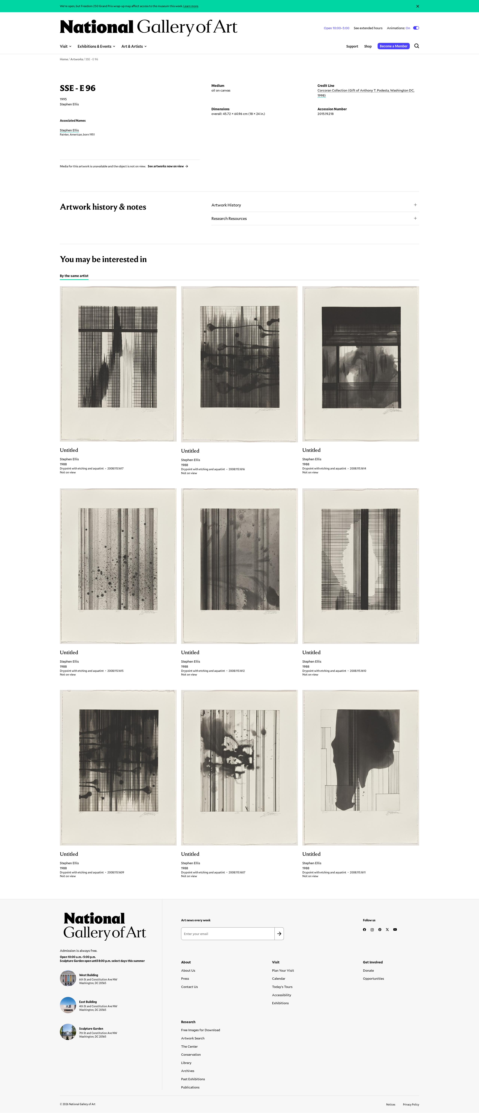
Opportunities (373, 978)
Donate (368, 970)
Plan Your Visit (283, 970)
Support (352, 46)
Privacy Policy (411, 1104)
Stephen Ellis (69, 130)
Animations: (399, 28)
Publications (190, 1087)
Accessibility (281, 995)
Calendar (278, 978)
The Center (189, 1046)
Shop (368, 46)
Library (186, 1062)
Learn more (190, 6)
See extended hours (368, 28)
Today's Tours (282, 986)
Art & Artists (132, 46)
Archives (187, 1070)
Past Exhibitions (193, 1079)
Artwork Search (193, 1038)
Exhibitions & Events (94, 46)
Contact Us (189, 986)
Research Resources (229, 218)
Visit (64, 46)
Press (185, 978)
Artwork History (226, 205)
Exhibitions (280, 1003)
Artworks (76, 59)
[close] (417, 6)
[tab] (74, 276)
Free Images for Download (200, 1030)
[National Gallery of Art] (103, 924)
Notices (390, 1104)
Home (64, 59)
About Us (188, 970)
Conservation (191, 1054)
